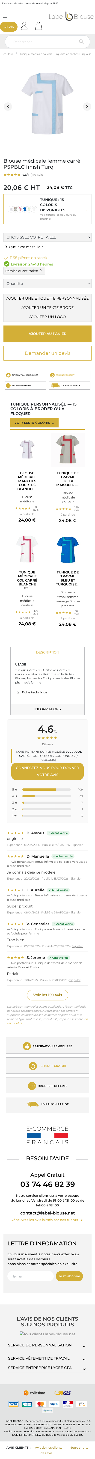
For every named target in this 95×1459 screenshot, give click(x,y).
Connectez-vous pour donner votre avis (47, 771)
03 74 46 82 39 (47, 1184)
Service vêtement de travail (39, 1358)
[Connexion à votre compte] (26, 24)
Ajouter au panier (47, 333)
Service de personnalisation (40, 1345)
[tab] (47, 652)
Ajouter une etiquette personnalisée (47, 298)
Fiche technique (31, 692)
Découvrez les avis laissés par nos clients (47, 1220)
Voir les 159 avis (47, 995)
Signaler (77, 845)
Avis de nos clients (48, 1447)
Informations (47, 709)
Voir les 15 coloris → (34, 422)
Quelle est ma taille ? (23, 247)
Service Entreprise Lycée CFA (40, 1368)
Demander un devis (48, 353)
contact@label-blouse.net (47, 1213)
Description (47, 652)
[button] (47, 209)
